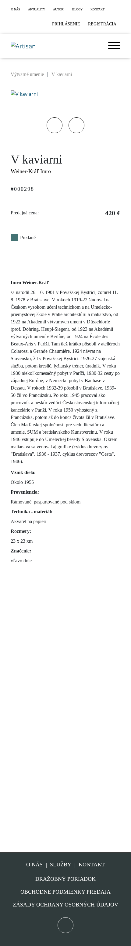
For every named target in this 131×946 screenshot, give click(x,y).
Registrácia (102, 24)
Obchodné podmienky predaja (65, 892)
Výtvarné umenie (27, 74)
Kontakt (92, 865)
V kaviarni (61, 74)
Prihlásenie (66, 24)
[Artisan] (23, 46)
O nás (34, 865)
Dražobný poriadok (65, 879)
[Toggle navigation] (114, 46)
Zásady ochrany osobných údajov (65, 905)
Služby (60, 865)
